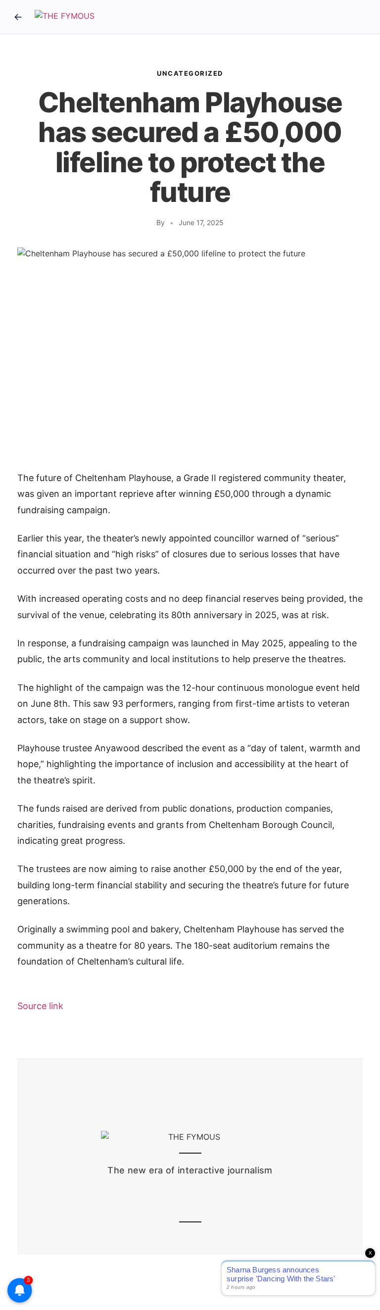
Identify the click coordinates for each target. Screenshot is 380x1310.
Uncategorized (190, 73)
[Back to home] (18, 17)
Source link (40, 1006)
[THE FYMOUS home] (65, 17)
